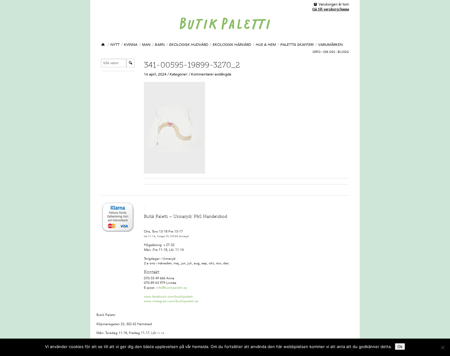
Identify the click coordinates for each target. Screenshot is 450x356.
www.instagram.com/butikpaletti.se (171, 301)
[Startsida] (103, 45)
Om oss (329, 52)
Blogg (343, 52)
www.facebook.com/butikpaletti (168, 297)
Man (146, 44)
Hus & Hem (266, 44)
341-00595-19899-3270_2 (192, 66)
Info (317, 52)
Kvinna (130, 44)
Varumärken (330, 44)
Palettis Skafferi (296, 44)
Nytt (114, 44)
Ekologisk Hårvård (231, 44)
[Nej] (442, 347)
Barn (159, 44)
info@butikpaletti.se (171, 288)
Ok (400, 346)
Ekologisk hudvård (188, 44)
